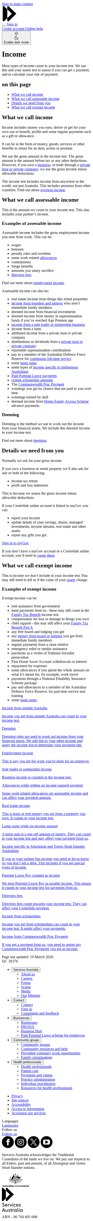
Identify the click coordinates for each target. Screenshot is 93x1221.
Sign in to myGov (15, 543)
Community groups (26, 1040)
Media (26, 991)
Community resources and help (44, 1049)
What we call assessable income (35, 99)
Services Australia (25, 969)
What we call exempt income (33, 107)
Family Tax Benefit (26, 615)
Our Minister (30, 995)
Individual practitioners (38, 1084)
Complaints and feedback (40, 1013)
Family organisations (36, 1057)
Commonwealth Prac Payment (41, 384)
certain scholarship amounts (32, 380)
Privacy (17, 1096)
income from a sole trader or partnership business (48, 325)
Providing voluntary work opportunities (50, 1053)
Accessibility (21, 1105)
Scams (26, 987)
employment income (48, 283)
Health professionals (27, 1062)
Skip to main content (17, 4)
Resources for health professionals (46, 1088)
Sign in (12, 24)
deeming (39, 440)
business (44, 165)
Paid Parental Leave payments (34, 376)
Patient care (29, 1071)
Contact (18, 1000)
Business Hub (31, 1031)
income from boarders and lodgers (37, 303)
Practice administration (38, 1079)
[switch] (16, 38)
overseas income (52, 190)
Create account (13, 29)
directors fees (21, 275)
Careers (26, 978)
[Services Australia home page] (9, 20)
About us (28, 974)
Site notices (20, 1100)
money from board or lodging (40, 636)
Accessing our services (28, 1113)
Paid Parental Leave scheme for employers (53, 1035)
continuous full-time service (50, 359)
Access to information (27, 1109)
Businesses (21, 1018)
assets (71, 580)
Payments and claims (36, 1075)
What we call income (27, 94)
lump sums (28, 363)
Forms (26, 983)
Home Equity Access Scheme (66, 401)
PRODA (27, 1027)
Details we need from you (30, 103)
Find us (26, 1009)
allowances (48, 258)
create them (45, 555)
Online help (34, 29)
